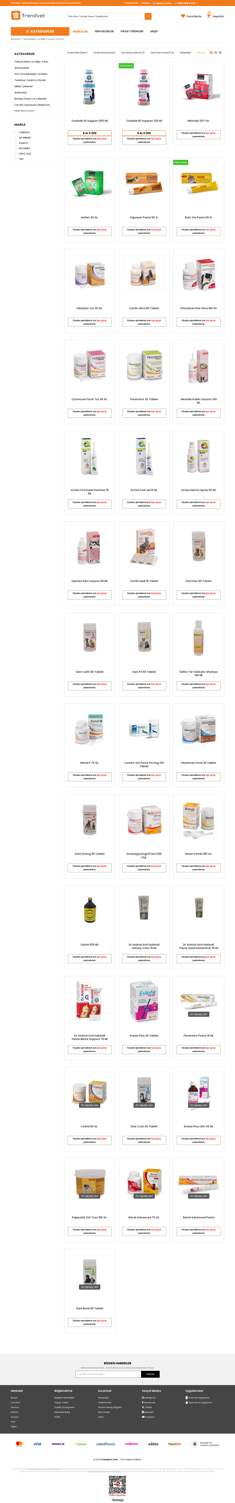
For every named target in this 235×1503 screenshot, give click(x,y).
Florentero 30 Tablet (144, 399)
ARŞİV (154, 31)
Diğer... (14, 1426)
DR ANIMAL (25, 137)
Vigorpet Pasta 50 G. (144, 217)
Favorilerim (194, 16)
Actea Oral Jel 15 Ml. (144, 490)
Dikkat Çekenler (23, 86)
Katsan (15, 1412)
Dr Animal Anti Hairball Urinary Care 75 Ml (144, 946)
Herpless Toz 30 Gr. (90, 308)
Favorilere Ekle (90, 836)
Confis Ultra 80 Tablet (144, 308)
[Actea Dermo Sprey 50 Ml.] (199, 456)
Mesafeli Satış (62, 1412)
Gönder (150, 1374)
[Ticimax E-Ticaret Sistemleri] (117, 1500)
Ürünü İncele (102, 106)
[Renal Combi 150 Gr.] (199, 820)
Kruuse (15, 1417)
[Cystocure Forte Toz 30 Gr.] (90, 365)
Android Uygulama (198, 1397)
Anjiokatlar (20, 92)
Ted (13, 1421)
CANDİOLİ (24, 132)
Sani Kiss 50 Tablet (199, 581)
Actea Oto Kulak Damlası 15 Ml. (90, 491)
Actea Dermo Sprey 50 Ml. (198, 490)
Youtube (149, 1417)
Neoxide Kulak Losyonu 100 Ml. (199, 401)
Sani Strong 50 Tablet (90, 854)
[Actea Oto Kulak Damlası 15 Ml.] (90, 456)
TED (21, 159)
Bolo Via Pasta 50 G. (198, 217)
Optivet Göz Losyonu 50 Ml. (89, 581)
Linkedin (148, 1412)
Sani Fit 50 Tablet (144, 672)
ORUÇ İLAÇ (25, 153)
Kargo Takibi (61, 1402)
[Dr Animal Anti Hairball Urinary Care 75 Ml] (144, 911)
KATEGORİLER (42, 31)
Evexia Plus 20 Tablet (144, 1035)
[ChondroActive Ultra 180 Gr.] (199, 274)
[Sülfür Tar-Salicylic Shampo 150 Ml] (199, 638)
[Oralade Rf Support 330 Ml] (144, 87)
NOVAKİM (24, 148)
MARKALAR (80, 31)
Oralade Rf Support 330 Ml (144, 121)
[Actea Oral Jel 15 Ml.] (144, 456)
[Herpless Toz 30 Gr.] (90, 274)
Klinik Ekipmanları (24, 111)
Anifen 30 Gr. (89, 217)
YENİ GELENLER (104, 31)
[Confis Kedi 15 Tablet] (144, 547)
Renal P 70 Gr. (89, 763)
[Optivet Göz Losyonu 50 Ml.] (90, 547)
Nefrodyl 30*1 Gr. (199, 121)
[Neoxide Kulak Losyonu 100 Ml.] (199, 365)
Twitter (148, 1407)
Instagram (150, 1397)
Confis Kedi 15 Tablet (144, 581)
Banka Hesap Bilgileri (110, 1407)
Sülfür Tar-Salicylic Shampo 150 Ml (198, 673)
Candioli (15, 1402)
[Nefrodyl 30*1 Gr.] (199, 87)
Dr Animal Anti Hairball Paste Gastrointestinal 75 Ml (198, 946)
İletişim (145, 3)
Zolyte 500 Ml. (90, 944)
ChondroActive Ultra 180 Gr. (198, 308)
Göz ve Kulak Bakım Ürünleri (30, 74)
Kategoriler (24, 54)
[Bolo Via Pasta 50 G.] (199, 183)
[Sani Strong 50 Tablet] (90, 820)
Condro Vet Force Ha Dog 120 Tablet (144, 764)
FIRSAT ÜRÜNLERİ (132, 31)
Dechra (15, 1407)
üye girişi (102, 138)
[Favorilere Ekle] (90, 106)
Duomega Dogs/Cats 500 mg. (144, 855)
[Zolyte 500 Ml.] (90, 911)
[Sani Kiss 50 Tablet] (199, 547)
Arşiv (101, 1417)
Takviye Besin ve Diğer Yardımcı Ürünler (32, 61)
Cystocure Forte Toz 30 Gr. (90, 399)
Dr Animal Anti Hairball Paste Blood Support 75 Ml (90, 1037)
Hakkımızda (131, 3)
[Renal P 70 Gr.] (90, 729)
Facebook (149, 1402)
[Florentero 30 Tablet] (144, 365)
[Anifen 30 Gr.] (90, 183)
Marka (20, 125)
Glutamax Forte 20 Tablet (198, 763)
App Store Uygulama (200, 1402)
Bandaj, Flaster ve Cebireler (30, 98)
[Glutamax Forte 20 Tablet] (199, 729)
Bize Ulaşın (104, 1412)
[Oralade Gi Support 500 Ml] (90, 87)
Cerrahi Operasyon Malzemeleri (32, 105)
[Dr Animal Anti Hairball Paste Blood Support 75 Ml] (90, 1002)
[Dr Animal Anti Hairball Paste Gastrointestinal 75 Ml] (199, 911)
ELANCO (23, 143)
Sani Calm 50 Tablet (90, 672)
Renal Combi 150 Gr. (198, 854)
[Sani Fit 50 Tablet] (144, 638)
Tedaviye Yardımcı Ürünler (30, 80)
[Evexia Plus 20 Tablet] (144, 1002)
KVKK (57, 1417)
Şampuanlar (21, 67)
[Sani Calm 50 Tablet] (90, 638)
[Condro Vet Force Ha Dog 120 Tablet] (144, 729)
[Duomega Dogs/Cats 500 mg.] (144, 820)
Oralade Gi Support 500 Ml (90, 121)
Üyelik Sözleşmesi (64, 1407)
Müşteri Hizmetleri (64, 1397)
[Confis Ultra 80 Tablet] (144, 274)
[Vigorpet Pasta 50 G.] (144, 183)
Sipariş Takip (163, 3)
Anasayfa (103, 1397)
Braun (14, 1397)
